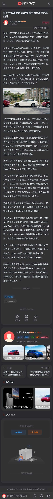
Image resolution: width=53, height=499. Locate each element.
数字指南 (19, 489)
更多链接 (43, 489)
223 (27, 337)
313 (20, 337)
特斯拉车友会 (15, 21)
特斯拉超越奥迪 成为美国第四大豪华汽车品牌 (25, 14)
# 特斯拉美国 (10, 301)
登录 (20, 432)
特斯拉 (10, 297)
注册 (36, 432)
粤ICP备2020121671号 (31, 489)
